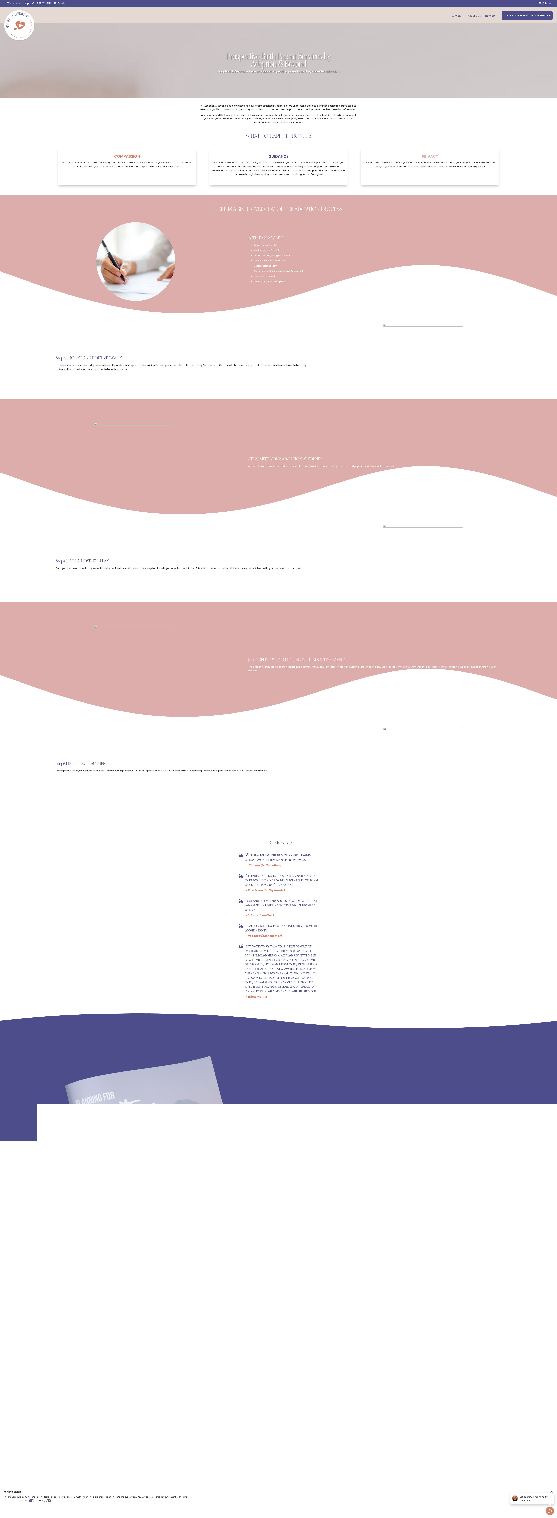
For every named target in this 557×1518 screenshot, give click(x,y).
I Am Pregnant (249, 1443)
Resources (289, 1454)
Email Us (62, 3)
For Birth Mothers (251, 1485)
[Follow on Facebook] (203, 1484)
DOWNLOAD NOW (393, 1186)
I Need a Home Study (253, 1448)
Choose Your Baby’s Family (223, 1390)
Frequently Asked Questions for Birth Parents (333, 1373)
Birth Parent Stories (278, 1371)
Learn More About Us (212, 1477)
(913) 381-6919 (43, 3)
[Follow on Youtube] (225, 1484)
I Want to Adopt (250, 1454)
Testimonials (290, 1443)
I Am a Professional (252, 1459)
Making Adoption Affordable (299, 1469)
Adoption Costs (292, 1464)
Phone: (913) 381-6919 (337, 1460)
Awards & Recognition (295, 1448)
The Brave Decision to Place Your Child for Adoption (278, 1386)
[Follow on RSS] (210, 1484)
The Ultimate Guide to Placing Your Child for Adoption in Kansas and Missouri (223, 1375)
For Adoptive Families (253, 1479)
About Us (473, 16)
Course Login (290, 1480)
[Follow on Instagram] (218, 1484)
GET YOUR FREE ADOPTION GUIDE (527, 15)
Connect (490, 16)
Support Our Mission (294, 1475)
